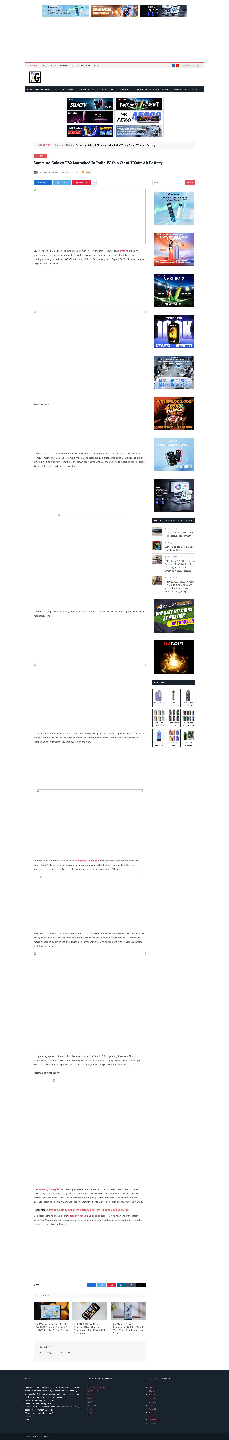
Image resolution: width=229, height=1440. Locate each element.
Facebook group (77, 1215)
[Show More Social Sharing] (94, 182)
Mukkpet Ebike (155, 1419)
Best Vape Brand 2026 (145, 89)
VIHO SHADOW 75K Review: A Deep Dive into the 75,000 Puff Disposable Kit (72, 66)
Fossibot (153, 1398)
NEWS (40, 156)
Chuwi (151, 1391)
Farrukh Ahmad (50, 172)
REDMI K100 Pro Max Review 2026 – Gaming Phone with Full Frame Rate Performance (90, 1328)
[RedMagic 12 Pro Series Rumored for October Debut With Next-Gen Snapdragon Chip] (128, 1311)
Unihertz (152, 1402)
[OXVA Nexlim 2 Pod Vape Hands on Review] (157, 545)
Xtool (151, 1412)
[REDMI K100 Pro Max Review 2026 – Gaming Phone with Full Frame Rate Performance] (89, 1311)
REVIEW (165, 89)
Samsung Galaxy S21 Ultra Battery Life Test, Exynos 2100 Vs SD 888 (88, 1210)
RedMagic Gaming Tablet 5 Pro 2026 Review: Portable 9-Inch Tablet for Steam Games (52, 1327)
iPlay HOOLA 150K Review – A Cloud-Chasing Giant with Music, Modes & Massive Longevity (179, 586)
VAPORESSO (92, 1391)
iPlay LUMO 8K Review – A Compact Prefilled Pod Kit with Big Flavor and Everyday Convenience (180, 565)
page (94, 1215)
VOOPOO (91, 1394)
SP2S (89, 1409)
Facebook (29, 1416)
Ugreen (152, 1423)
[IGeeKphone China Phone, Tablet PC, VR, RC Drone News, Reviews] (35, 77)
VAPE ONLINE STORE (96, 1387)
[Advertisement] (114, 39)
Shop (194, 89)
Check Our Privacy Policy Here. (38, 1403)
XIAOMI (189, 520)
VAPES (111, 89)
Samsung (123, 250)
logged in (53, 1352)
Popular (158, 520)
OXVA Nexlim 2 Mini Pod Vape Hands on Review (179, 534)
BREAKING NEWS (42, 89)
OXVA (89, 1398)
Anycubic (153, 1409)
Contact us (29, 1400)
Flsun (151, 1405)
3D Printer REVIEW (174, 520)
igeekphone (44, 1436)
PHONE (70, 89)
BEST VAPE (124, 89)
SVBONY (153, 1387)
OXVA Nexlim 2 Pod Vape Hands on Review (179, 548)
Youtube (28, 1419)
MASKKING (92, 1405)
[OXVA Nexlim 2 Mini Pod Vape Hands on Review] (157, 531)
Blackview (153, 1394)
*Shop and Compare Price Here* (39, 1413)
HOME (29, 89)
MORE (176, 89)
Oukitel (152, 1416)
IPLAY (89, 1412)
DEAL (186, 89)
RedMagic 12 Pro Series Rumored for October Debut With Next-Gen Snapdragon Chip (128, 1328)
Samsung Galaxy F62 (87, 860)
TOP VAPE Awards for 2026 (92, 89)
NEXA (89, 1402)
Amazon (59, 89)
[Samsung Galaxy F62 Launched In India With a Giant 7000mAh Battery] (90, 216)
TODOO (90, 1416)
